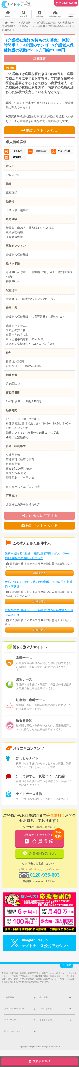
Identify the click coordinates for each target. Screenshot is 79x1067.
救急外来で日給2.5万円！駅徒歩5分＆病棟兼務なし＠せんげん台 (39, 613)
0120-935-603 (68, 3)
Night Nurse (35, 1046)
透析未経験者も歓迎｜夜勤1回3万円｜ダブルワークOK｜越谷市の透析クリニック (38, 556)
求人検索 (25, 22)
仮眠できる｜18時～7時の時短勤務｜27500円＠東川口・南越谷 (38, 584)
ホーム (11, 22)
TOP (68, 965)
